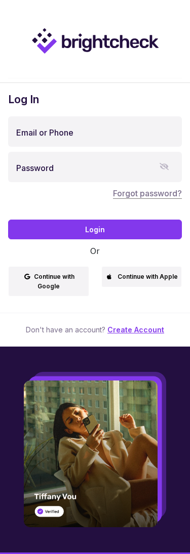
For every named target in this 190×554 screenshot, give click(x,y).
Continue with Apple (148, 276)
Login (95, 229)
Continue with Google (54, 281)
